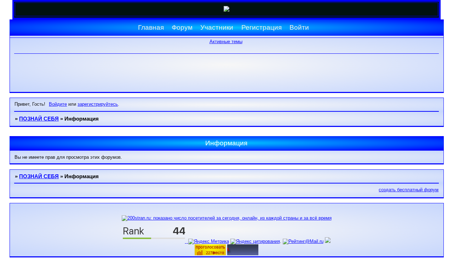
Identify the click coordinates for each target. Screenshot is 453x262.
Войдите (58, 104)
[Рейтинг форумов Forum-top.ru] (210, 253)
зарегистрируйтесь (98, 104)
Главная (151, 27)
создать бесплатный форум (408, 189)
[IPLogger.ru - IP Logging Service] (328, 241)
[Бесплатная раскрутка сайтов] (242, 253)
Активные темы (226, 41)
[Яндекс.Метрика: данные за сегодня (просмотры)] (208, 241)
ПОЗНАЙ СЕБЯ (39, 119)
